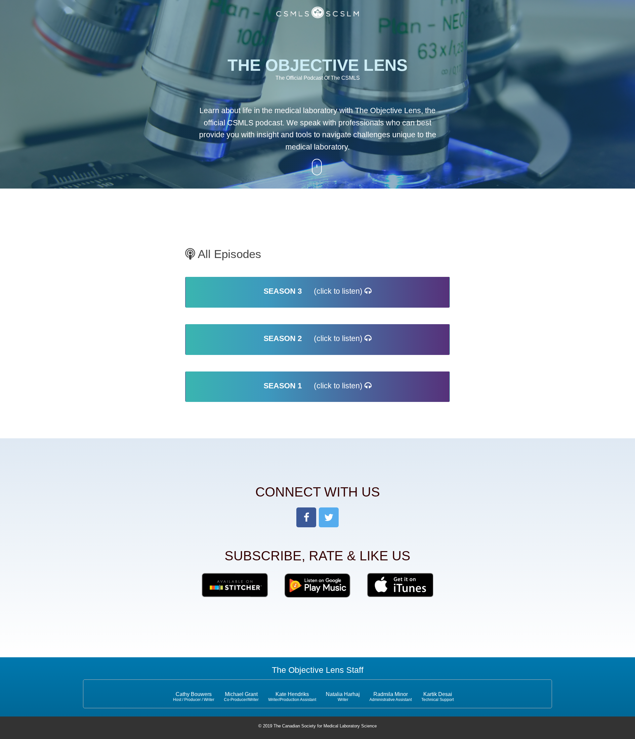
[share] (306, 517)
